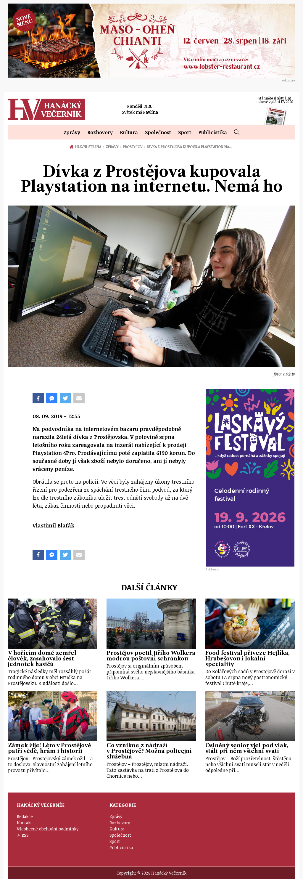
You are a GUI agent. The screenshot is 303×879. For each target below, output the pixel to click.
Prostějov (134, 146)
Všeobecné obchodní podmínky (48, 829)
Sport (184, 132)
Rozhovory (100, 132)
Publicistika (212, 132)
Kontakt (24, 822)
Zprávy (72, 132)
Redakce (25, 816)
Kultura (129, 132)
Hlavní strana (89, 146)
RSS (25, 835)
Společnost (158, 132)
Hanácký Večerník (46, 109)
